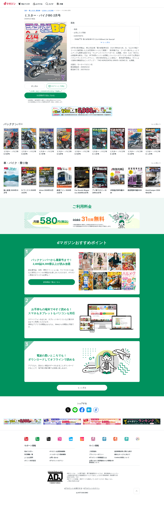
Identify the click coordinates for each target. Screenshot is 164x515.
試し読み (34, 86)
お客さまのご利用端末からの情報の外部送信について (101, 461)
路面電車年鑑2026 (135, 190)
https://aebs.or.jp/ (73, 481)
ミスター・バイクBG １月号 (153, 152)
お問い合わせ (54, 457)
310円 (46, 95)
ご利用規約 (92, 451)
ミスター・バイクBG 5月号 (82, 152)
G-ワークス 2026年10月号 (28, 191)
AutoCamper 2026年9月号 (153, 191)
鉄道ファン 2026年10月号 (64, 191)
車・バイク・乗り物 (34, 10)
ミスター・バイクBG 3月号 (117, 152)
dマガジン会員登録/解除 (57, 451)
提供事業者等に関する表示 (123, 451)
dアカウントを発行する (73, 488)
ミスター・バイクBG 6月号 (64, 152)
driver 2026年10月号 (46, 191)
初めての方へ (28, 451)
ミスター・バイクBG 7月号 (46, 152)
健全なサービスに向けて (122, 454)
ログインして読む (58, 86)
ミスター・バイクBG (47, 10)
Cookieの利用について (121, 457)
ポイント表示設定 (30, 460)
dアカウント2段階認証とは (98, 457)
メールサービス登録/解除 (58, 454)
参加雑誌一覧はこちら (51, 282)
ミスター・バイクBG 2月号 (135, 152)
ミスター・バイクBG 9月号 (11, 152)
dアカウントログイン (56, 460)
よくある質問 (28, 457)
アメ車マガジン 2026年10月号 (99, 191)
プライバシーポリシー (96, 454)
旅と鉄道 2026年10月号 (11, 191)
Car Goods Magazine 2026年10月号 (82, 191)
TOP (25, 10)
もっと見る (155, 124)
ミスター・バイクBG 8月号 (28, 152)
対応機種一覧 (28, 454)
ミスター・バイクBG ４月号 (99, 152)
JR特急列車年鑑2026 (117, 191)
